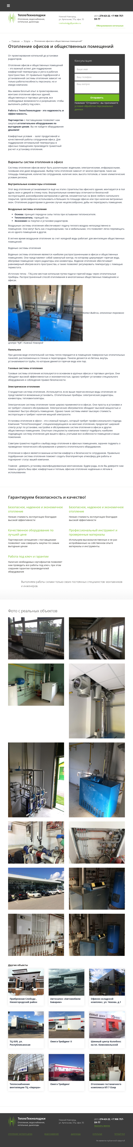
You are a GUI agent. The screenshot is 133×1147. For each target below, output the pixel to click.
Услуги (27, 41)
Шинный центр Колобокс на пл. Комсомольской (106, 1043)
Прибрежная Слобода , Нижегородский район (23, 1000)
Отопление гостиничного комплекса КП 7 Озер (106, 1086)
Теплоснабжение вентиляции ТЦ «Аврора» (25, 1086)
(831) (102, 15)
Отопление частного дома (20, 1134)
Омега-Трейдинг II (61, 1041)
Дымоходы (76, 1134)
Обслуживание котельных (109, 25)
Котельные (97, 1134)
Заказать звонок (102, 1125)
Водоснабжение (51, 1134)
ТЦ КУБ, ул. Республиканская (20, 1043)
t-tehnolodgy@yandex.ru (70, 23)
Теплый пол (119, 1134)
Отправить (96, 97)
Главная (16, 41)
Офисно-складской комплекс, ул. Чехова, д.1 (106, 1000)
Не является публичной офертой (110, 1140)
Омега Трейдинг (60, 1084)
